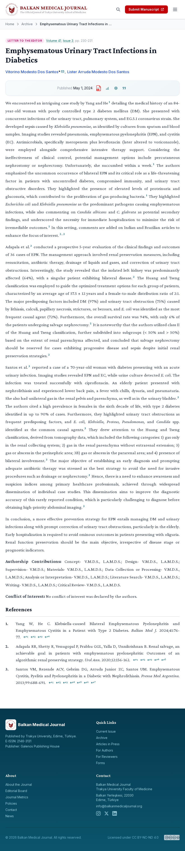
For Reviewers (107, 756)
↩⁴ (47, 637)
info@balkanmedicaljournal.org (119, 806)
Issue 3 (68, 41)
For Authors (104, 750)
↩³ (40, 637)
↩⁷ (93, 682)
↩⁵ (163, 660)
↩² (33, 637)
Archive (27, 24)
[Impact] (107, 88)
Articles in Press (108, 744)
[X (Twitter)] (106, 813)
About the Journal (18, 784)
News (9, 816)
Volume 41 (53, 41)
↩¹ (25, 637)
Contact (11, 810)
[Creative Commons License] (172, 837)
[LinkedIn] (114, 813)
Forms (100, 763)
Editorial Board (16, 791)
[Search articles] (118, 9)
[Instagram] (98, 813)
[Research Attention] (116, 88)
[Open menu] (175, 9)
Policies (11, 803)
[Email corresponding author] (62, 71)
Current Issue (106, 731)
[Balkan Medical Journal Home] (52, 9)
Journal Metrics (16, 797)
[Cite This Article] (124, 88)
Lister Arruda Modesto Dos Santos (98, 72)
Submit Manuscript (144, 9)
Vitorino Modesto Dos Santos (31, 72)
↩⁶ (86, 682)
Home (9, 24)
